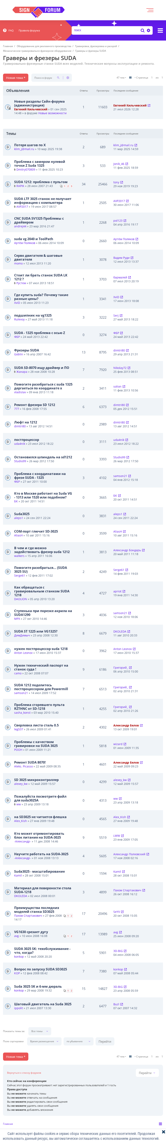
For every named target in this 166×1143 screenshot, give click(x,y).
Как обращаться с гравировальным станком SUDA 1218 (41, 591)
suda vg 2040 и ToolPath (33, 239)
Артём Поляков (24, 243)
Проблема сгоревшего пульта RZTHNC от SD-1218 (39, 707)
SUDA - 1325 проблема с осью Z (39, 333)
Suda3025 (22, 514)
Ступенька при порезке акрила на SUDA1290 (43, 613)
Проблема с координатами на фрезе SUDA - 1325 (40, 476)
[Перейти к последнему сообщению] (149, 105)
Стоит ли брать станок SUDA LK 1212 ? (40, 277)
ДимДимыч (22, 635)
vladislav (20, 392)
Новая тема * (15, 78)
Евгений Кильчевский (30, 109)
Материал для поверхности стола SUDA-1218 (42, 890)
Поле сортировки (13, 1041)
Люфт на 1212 (25, 422)
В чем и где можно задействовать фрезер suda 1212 (42, 550)
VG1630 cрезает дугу (31, 932)
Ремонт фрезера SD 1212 (34, 405)
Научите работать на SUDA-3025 (41, 854)
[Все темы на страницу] (130, 77)
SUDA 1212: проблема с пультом (41, 182)
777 (16, 409)
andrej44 (20, 226)
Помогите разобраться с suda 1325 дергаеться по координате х (43, 386)
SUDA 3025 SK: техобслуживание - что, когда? (42, 950)
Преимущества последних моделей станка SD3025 (36, 910)
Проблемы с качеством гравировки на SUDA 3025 (36, 744)
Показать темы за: (14, 1031)
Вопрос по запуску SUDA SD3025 (40, 969)
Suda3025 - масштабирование (39, 871)
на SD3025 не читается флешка (40, 817)
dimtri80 (119, 350)
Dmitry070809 (25, 169)
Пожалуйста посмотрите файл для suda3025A (40, 798)
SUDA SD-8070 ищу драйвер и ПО (41, 367)
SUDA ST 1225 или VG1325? (35, 631)
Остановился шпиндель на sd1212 (43, 457)
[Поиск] (143, 30)
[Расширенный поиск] (148, 30)
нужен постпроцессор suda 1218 (41, 649)
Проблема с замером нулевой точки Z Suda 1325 (39, 163)
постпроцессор (26, 439)
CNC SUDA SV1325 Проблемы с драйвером (39, 220)
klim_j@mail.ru (24, 149)
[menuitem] (8, 30)
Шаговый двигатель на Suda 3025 (42, 1004)
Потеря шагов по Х (30, 145)
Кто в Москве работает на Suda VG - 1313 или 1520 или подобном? (43, 495)
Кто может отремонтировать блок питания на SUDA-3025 (39, 835)
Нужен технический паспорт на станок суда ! (41, 667)
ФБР (17, 337)
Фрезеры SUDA (26, 350)
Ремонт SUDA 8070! (30, 762)
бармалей (120, 277)
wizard (117, 744)
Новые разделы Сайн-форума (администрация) (39, 103)
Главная (8, 1124)
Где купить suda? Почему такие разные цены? (41, 297)
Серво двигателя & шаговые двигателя (38, 257)
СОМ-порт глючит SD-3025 (36, 531)
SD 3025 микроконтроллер (36, 780)
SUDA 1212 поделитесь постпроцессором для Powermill (41, 687)
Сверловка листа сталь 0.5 (36, 725)
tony (116, 182)
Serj (116, 315)
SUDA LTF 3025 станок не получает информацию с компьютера (42, 201)
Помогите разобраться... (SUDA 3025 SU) (40, 569)
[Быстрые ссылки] (160, 30)
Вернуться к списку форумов (24, 1072)
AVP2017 (22, 206)
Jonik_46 (118, 164)
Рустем (21, 283)
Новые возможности (52, 113)
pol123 (117, 220)
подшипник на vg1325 (33, 315)
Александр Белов (126, 725)
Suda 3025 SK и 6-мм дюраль (38, 986)
